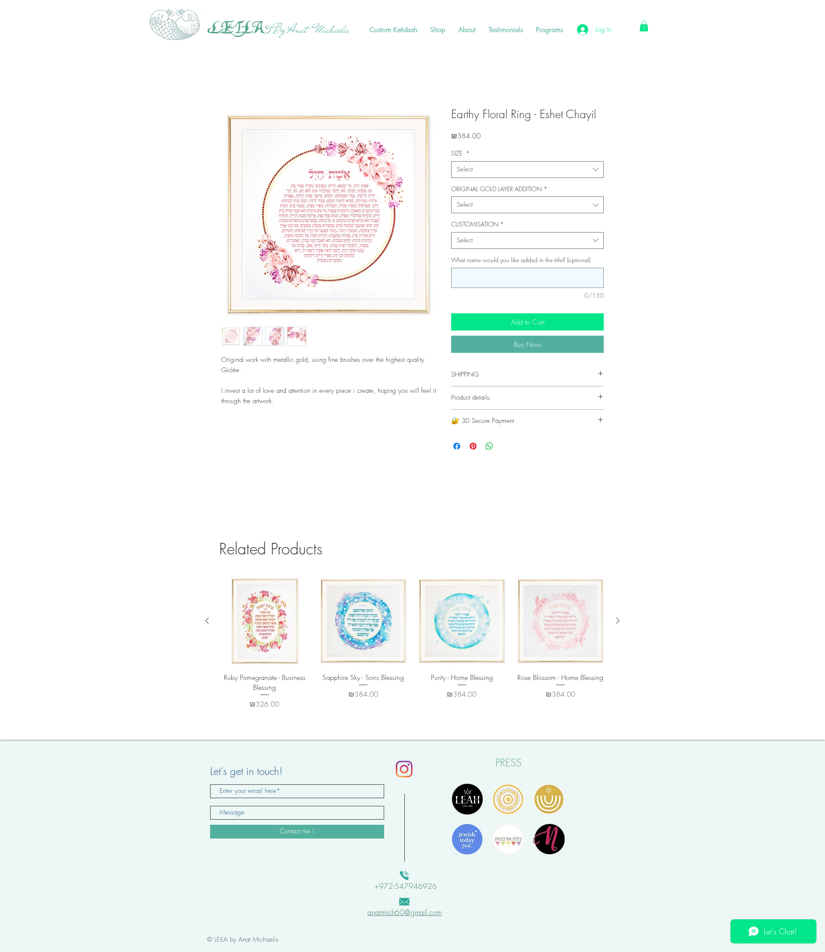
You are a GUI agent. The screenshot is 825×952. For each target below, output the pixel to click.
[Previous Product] (207, 621)
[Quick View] (265, 622)
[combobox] (527, 170)
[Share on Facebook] (457, 447)
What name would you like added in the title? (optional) (520, 261)
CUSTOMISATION (477, 225)
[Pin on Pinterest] (473, 447)
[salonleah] (467, 800)
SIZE (460, 154)
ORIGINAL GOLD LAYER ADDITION (499, 190)
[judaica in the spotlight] (549, 800)
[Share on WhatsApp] (489, 447)
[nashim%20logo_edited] (549, 840)
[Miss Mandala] (508, 800)
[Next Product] (618, 621)
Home (229, 78)
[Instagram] (404, 770)
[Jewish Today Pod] (467, 840)
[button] (643, 26)
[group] (412, 643)
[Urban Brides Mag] (508, 840)
